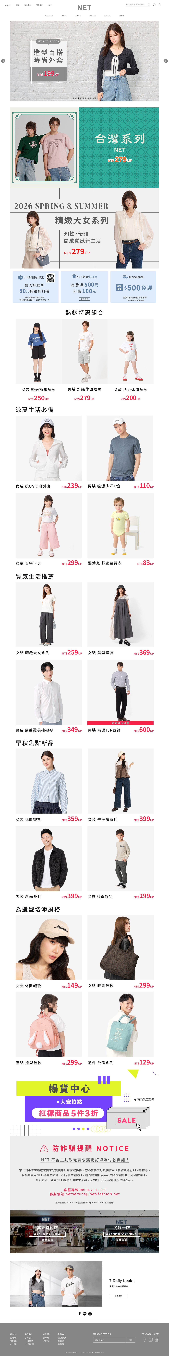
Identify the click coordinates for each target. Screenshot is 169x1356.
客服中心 (46, 1341)
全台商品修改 (30, 1344)
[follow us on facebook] (144, 1339)
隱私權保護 (62, 1338)
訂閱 (130, 1340)
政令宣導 (61, 1341)
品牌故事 (13, 1338)
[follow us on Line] (156, 1339)
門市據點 (39, 5)
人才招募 (13, 1344)
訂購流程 (28, 1338)
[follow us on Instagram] (150, 1339)
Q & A (50, 5)
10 (95, 98)
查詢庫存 (27, 5)
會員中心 (46, 1338)
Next (166, 61)
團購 (17, 5)
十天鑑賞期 (29, 1341)
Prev (3, 61)
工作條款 (61, 1344)
